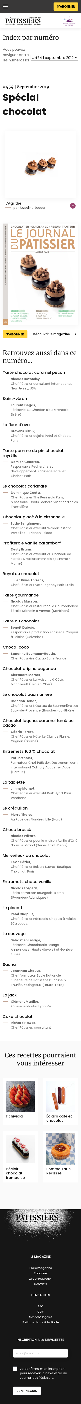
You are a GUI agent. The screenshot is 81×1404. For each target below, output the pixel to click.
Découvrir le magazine (51, 334)
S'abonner (66, 6)
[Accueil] (22, 21)
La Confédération (40, 1279)
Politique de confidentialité (40, 1322)
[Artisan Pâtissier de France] (69, 20)
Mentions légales (40, 1317)
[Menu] (5, 6)
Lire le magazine (40, 1268)
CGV (40, 1312)
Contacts (40, 1284)
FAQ (40, 1306)
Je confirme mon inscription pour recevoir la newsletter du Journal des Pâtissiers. (43, 1373)
